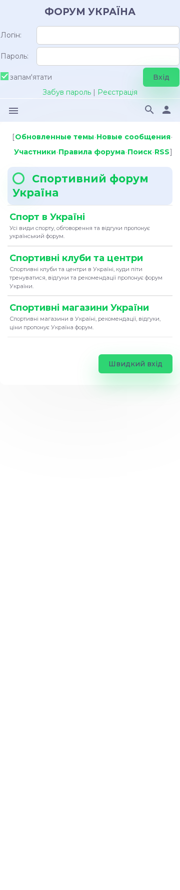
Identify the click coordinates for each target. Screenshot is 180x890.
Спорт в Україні (47, 217)
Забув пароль (66, 92)
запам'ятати (31, 76)
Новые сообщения (133, 136)
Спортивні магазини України (79, 307)
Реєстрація (118, 92)
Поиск (140, 151)
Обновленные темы (54, 136)
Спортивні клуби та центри (76, 258)
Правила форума (91, 151)
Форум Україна (90, 12)
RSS (162, 151)
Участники (35, 151)
